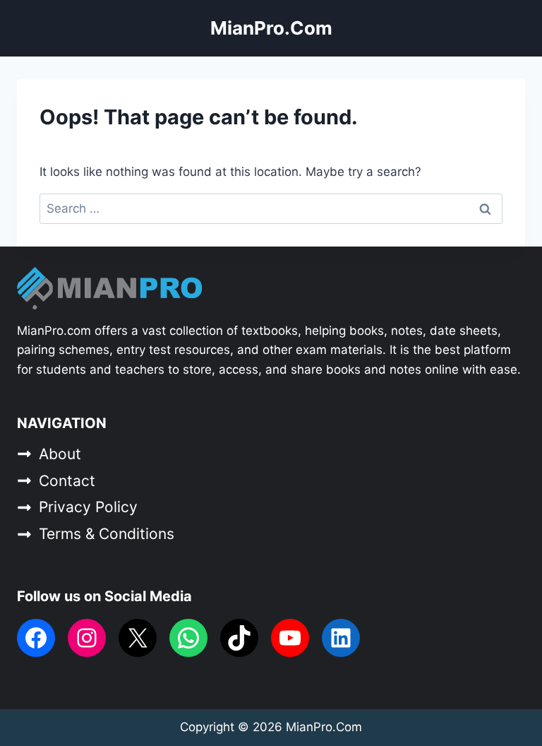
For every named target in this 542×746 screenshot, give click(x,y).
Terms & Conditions (106, 534)
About (60, 454)
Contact (67, 481)
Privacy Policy (88, 507)
